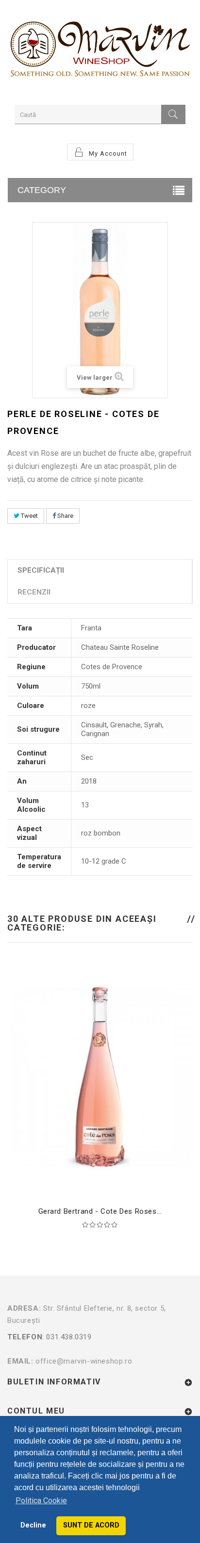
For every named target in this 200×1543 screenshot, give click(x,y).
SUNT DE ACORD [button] (91, 1525)
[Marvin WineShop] (100, 51)
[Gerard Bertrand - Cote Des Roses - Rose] (100, 1077)
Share (64, 515)
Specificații (40, 570)
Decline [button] (33, 1525)
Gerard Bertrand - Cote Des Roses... (100, 1211)
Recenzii (33, 592)
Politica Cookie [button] (41, 1500)
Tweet (28, 515)
